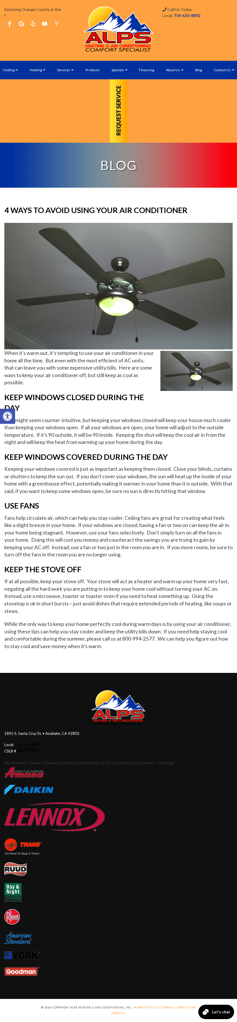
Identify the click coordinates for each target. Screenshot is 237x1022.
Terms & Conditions (178, 1007)
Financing (146, 70)
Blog (198, 70)
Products (93, 70)
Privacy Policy (145, 1007)
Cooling (8, 70)
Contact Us (222, 70)
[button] (7, 416)
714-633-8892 (187, 15)
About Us (173, 70)
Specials (118, 70)
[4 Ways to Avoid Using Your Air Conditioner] (118, 286)
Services (63, 70)
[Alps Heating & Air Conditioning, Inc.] (118, 29)
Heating (36, 70)
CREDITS (118, 1013)
